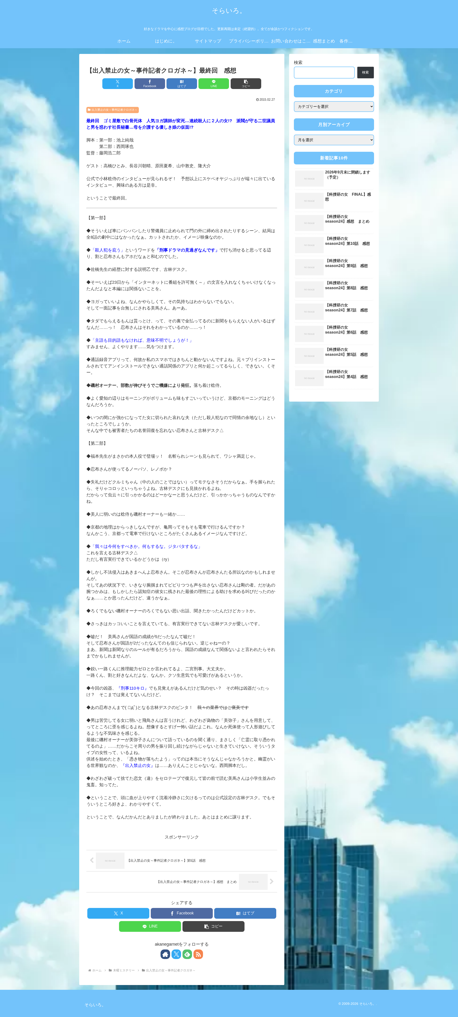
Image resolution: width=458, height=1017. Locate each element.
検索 (298, 62)
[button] (246, 83)
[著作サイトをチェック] (165, 954)
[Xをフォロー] (176, 954)
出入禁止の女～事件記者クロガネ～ (114, 109)
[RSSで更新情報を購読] (198, 954)
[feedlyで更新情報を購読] (187, 954)
